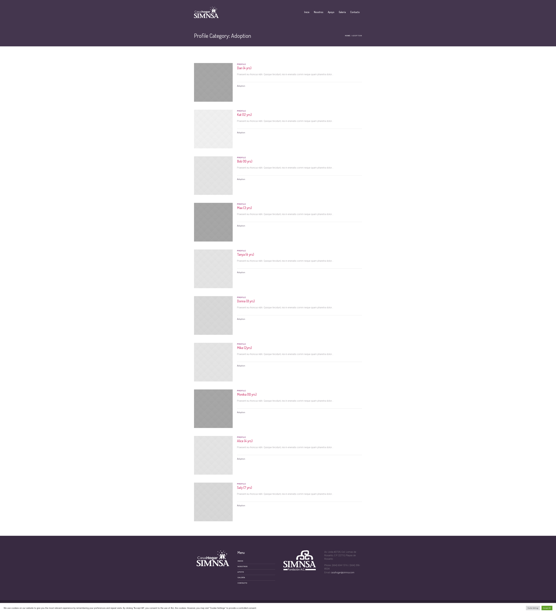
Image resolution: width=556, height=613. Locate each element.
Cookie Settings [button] (533, 608)
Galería (241, 578)
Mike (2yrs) (244, 347)
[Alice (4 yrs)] (213, 455)
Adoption (241, 85)
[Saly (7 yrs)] (213, 502)
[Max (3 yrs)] (213, 222)
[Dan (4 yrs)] (213, 82)
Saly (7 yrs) (244, 487)
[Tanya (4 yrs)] (213, 268)
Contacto (242, 583)
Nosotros (243, 567)
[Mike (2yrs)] (213, 362)
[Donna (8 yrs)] (213, 315)
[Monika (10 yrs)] (213, 408)
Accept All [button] (547, 608)
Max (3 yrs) (244, 207)
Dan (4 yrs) (244, 68)
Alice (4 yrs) (245, 441)
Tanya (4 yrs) (245, 254)
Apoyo (241, 572)
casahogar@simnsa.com (342, 572)
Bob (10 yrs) (244, 161)
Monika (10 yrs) (247, 394)
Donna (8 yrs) (246, 301)
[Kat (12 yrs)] (213, 129)
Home (347, 36)
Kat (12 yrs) (244, 114)
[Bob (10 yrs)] (213, 175)
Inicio (240, 561)
